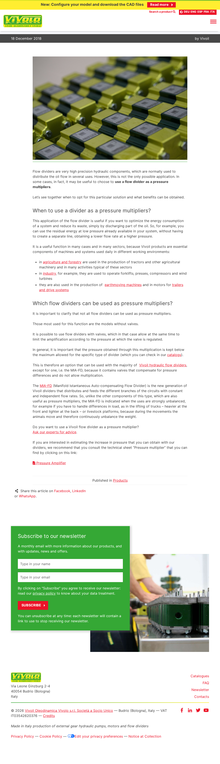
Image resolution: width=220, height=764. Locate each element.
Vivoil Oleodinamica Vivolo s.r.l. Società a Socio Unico (69, 710)
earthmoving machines (123, 285)
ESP (200, 11)
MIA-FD (46, 386)
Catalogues (200, 676)
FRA (206, 11)
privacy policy (44, 593)
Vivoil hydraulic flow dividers (162, 365)
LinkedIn (79, 491)
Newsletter (200, 690)
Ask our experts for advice (54, 432)
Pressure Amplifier (50, 463)
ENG (193, 11)
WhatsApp (27, 496)
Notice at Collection (144, 736)
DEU (186, 11)
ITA (212, 11)
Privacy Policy (22, 736)
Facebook (62, 491)
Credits (49, 716)
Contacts (201, 696)
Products (120, 480)
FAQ (206, 683)
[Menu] (213, 21)
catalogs (174, 355)
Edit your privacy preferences (99, 736)
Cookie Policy (51, 736)
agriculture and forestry (62, 262)
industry (49, 273)
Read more (159, 4)
